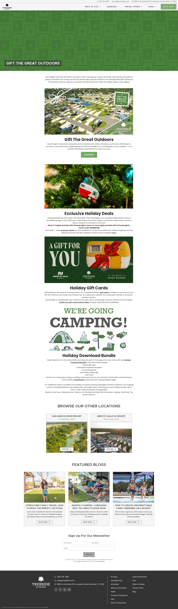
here (114, 233)
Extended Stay (116, 580)
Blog (134, 591)
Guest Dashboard (139, 577)
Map (112, 599)
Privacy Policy (101, 561)
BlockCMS (45, 607)
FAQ (134, 580)
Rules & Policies (138, 584)
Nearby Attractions (118, 588)
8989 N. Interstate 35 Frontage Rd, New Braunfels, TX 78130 (155, 1)
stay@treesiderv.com (121, 1)
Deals (113, 591)
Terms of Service (33, 607)
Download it (79, 380)
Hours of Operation (118, 603)
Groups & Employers (119, 595)
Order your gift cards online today (74, 302)
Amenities (115, 584)
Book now (89, 155)
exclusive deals (67, 230)
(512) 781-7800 (104, 1)
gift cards (104, 292)
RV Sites (114, 577)
